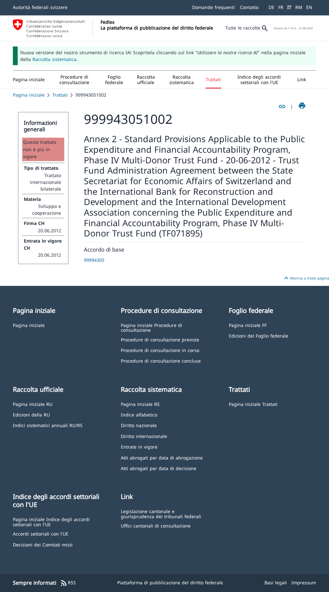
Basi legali (275, 582)
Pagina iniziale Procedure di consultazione (151, 327)
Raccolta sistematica (54, 59)
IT (289, 7)
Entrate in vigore (139, 446)
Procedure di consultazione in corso (160, 350)
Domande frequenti (213, 7)
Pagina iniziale (29, 95)
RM (298, 7)
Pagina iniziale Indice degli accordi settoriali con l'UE (51, 521)
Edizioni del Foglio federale (258, 335)
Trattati (60, 95)
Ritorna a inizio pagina (305, 278)
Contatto (249, 7)
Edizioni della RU (31, 414)
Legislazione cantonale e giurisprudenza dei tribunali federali (161, 513)
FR (280, 7)
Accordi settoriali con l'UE (40, 533)
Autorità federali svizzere (40, 7)
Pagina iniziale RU (32, 404)
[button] (74, 80)
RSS (68, 583)
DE (271, 7)
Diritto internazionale (144, 436)
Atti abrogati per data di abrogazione (162, 457)
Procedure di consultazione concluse (161, 360)
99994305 (94, 260)
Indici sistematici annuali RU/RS (48, 425)
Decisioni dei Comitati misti (43, 544)
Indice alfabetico (139, 414)
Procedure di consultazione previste (160, 339)
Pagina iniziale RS (140, 404)
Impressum (303, 582)
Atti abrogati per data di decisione (158, 468)
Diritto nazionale (139, 425)
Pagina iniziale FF (248, 325)
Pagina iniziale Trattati (253, 404)
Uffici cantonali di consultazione (156, 525)
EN (309, 7)
